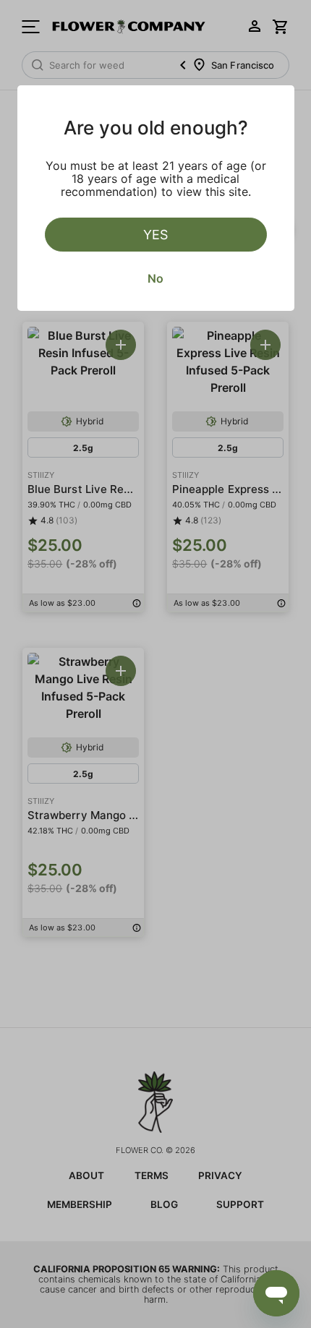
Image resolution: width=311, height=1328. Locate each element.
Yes (155, 234)
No (155, 278)
